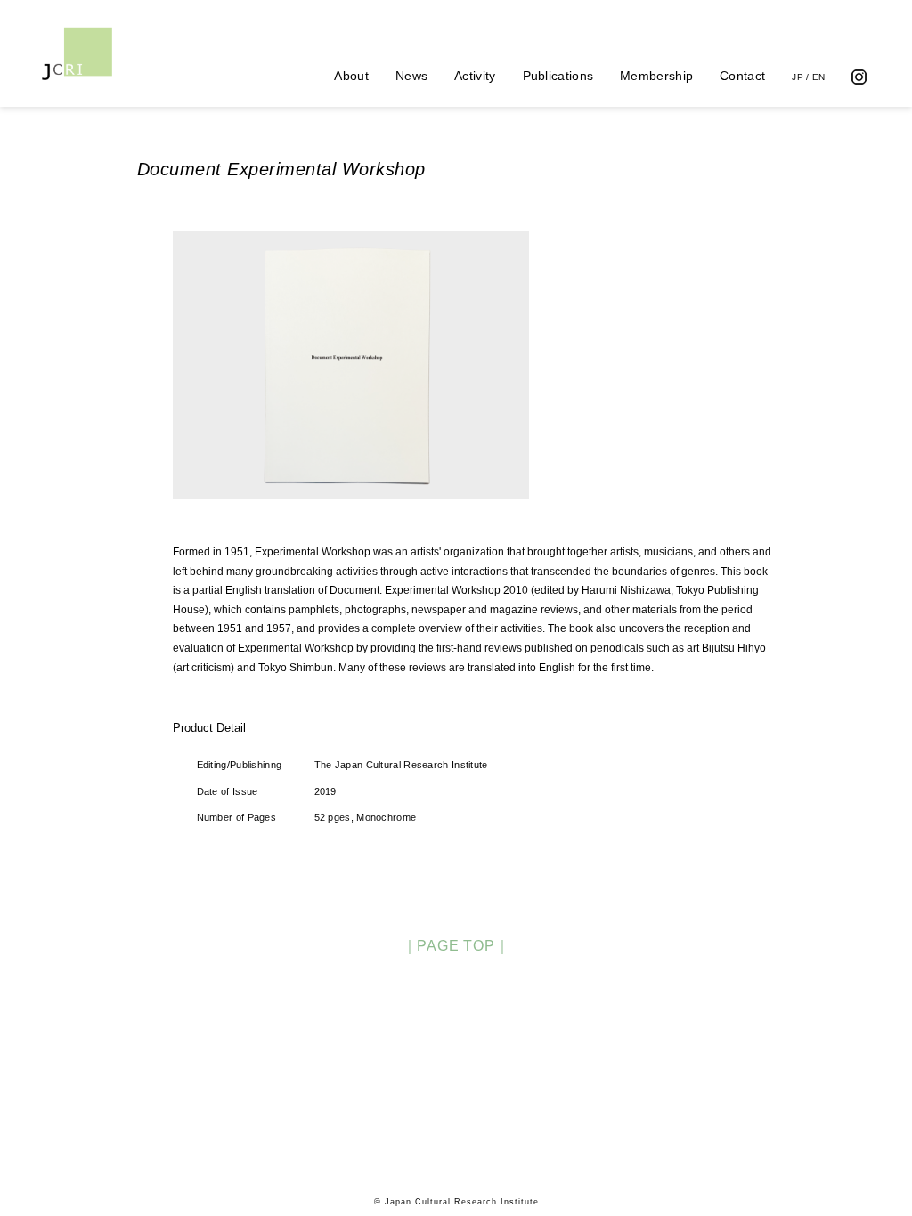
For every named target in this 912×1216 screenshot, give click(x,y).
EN (819, 77)
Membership (656, 76)
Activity (474, 76)
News (411, 76)
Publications (558, 76)
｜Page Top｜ (456, 945)
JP (797, 77)
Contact (742, 76)
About (351, 76)
